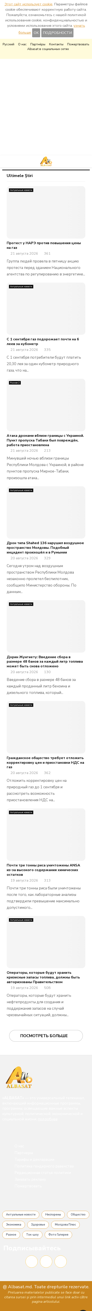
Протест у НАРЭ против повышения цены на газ (44, 245)
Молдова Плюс (65, 1225)
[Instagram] (46, 1261)
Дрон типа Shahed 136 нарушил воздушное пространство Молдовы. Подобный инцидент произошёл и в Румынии (45, 548)
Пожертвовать (78, 44)
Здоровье (38, 1225)
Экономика (13, 1225)
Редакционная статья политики (43, 1172)
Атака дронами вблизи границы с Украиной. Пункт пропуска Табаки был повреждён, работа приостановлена (45, 440)
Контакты (56, 44)
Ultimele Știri (20, 175)
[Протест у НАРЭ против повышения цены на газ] (46, 212)
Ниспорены (53, 1215)
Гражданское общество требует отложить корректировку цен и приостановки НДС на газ (45, 762)
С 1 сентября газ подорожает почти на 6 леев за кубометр (43, 341)
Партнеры (24, 1152)
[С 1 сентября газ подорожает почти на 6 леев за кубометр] (46, 309)
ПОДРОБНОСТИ (57, 32)
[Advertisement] (46, 107)
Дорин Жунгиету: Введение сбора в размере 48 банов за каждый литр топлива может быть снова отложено (45, 662)
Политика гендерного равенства (44, 1166)
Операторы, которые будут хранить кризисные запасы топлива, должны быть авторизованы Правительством (43, 977)
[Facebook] (31, 1261)
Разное (11, 1235)
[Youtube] (60, 1261)
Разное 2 (15, 382)
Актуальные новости (21, 190)
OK (36, 32)
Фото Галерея (58, 1235)
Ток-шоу (32, 1235)
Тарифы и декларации (34, 1159)
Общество (78, 1215)
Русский (8, 44)
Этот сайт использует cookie (28, 4)
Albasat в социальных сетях (48, 49)
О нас (22, 44)
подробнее (48, 1119)
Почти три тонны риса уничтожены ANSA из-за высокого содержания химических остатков (43, 870)
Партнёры (37, 44)
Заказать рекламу (30, 1179)
